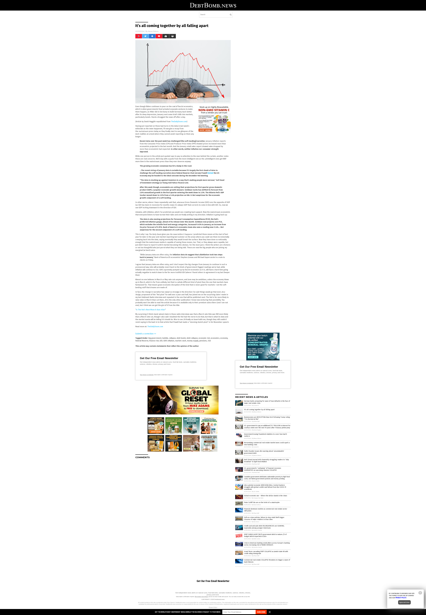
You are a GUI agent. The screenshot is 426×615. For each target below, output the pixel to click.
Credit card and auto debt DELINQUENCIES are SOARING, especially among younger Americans (264, 527)
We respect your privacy (201, 596)
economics (215, 338)
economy (224, 338)
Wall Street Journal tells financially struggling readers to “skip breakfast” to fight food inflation (266, 461)
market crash (180, 341)
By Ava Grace (255, 521)
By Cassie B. (255, 405)
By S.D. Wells (255, 481)
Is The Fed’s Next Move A (146, 310)
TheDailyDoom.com (179, 121)
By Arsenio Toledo (257, 530)
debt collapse (192, 338)
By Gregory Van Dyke (257, 498)
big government (154, 338)
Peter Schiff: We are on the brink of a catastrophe (262, 502)
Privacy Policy (213, 607)
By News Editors (256, 412)
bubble (165, 338)
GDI (161, 341)
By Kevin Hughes (256, 430)
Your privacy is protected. (147, 374)
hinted (210, 173)
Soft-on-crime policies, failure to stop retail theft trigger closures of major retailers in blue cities (264, 518)
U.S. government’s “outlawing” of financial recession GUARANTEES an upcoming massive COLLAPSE (262, 469)
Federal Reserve (141, 341)
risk (209, 341)
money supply (192, 341)
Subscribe (261, 612)
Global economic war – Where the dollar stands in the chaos (265, 496)
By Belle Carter (256, 539)
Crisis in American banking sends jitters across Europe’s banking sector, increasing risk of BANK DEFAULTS (267, 544)
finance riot (154, 341)
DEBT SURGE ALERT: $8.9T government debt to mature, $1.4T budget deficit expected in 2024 (265, 535)
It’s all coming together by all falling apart (259, 410)
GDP (165, 341)
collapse (172, 338)
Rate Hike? (161, 310)
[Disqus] (183, 488)
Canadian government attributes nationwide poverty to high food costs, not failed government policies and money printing (267, 478)
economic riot (204, 338)
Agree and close (404, 602)
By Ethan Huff (255, 421)
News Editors (153, 31)
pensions (203, 341)
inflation (171, 341)
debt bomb (181, 338)
